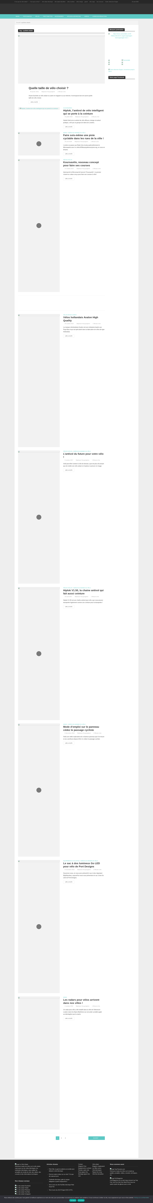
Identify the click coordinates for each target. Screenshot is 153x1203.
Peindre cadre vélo (83, 1170)
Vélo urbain (95, 1164)
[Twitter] (22, 1187)
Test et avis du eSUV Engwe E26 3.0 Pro (61, 1190)
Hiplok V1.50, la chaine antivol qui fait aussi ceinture (83, 592)
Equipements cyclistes (71, 861)
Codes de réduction (100, 16)
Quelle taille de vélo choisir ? (48, 88)
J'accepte (73, 1200)
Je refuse (81, 1200)
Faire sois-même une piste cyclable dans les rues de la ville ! (83, 137)
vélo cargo (92, 1)
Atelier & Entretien (74, 16)
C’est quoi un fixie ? (35, 1)
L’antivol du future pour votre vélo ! (83, 455)
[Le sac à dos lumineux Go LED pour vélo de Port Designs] (39, 926)
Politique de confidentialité (141, 1197)
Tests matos (27, 16)
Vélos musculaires (69, 315)
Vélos (37, 16)
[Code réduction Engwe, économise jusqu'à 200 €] (121, 70)
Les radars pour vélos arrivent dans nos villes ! (81, 1001)
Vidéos (86, 16)
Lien (79, 1176)
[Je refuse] (151, 1199)
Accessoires (59, 16)
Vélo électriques (97, 1170)
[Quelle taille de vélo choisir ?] (61, 59)
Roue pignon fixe (83, 1172)
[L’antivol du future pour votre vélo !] (39, 517)
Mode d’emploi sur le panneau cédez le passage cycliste (81, 728)
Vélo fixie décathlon (98, 1174)
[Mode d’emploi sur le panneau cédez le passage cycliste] (39, 790)
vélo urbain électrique (47, 1)
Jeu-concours (100, 1)
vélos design (79, 1)
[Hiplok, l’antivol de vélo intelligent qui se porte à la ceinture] (39, 108)
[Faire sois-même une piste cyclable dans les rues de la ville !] (39, 143)
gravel (86, 1)
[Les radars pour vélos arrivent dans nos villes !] (39, 1063)
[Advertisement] (61, 303)
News (17, 16)
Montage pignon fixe (84, 1174)
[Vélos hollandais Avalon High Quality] (39, 380)
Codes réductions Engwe (111, 1)
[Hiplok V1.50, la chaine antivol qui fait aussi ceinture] (39, 653)
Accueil (18, 22)
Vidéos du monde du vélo (76, 132)
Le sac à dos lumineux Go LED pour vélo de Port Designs (81, 865)
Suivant (95, 1138)
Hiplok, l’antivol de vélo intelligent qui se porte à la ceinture (83, 112)
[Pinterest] (22, 1190)
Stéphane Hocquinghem (48, 91)
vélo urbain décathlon (60, 1)
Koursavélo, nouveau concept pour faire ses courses (81, 164)
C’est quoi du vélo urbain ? (21, 1)
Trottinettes (47, 16)
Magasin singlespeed (98, 1166)
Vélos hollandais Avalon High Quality (80, 319)
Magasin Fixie (82, 1166)
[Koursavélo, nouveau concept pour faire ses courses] (39, 225)
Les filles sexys (96, 1168)
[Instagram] (23, 1194)
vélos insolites (71, 1)
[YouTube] (22, 1192)
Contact (80, 1164)
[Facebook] (23, 1185)
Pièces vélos (67, 159)
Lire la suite (34, 102)
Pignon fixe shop (97, 1172)
